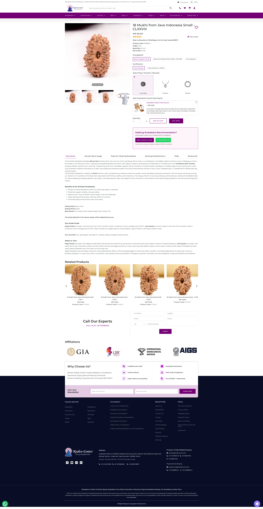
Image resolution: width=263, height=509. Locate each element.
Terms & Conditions (185, 406)
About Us (158, 406)
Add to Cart (158, 121)
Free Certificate (139, 68)
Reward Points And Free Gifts (186, 425)
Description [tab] (70, 156)
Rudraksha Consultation (118, 410)
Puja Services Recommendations (122, 417)
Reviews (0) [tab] (192, 156)
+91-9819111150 (186, 456)
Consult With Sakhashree (119, 406)
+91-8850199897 (134, 464)
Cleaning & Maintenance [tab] (155, 156)
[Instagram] (76, 462)
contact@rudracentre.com (177, 453)
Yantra (67, 418)
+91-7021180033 (173, 456)
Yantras (100, 15)
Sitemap (158, 440)
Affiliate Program (161, 436)
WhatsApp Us (164, 140)
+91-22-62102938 (106, 464)
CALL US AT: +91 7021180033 (97, 326)
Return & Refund (184, 421)
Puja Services (69, 414)
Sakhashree (159, 410)
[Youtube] (72, 462)
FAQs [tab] (176, 156)
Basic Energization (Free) (141, 59)
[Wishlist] (185, 8)
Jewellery (137, 15)
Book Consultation (144, 140)
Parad (67, 422)
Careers (158, 417)
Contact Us (159, 413)
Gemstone (68, 411)
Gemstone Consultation (118, 413)
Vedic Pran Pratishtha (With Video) (167, 59)
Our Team (158, 421)
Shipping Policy (183, 413)
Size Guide (193, 37)
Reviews (158, 432)
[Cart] (190, 8)
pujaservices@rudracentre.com (178, 467)
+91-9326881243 (173, 470)
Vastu (124, 15)
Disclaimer (182, 430)
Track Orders (184, 2)
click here (133, 497)
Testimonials (159, 429)
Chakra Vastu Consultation (119, 425)
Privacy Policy (183, 410)
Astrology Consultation (118, 421)
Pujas (150, 15)
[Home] (75, 8)
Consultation (175, 15)
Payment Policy (183, 417)
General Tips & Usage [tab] (93, 156)
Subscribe (187, 391)
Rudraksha (69, 15)
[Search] (170, 8)
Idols (112, 15)
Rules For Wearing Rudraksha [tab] (123, 156)
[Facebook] (67, 462)
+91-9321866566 (119, 464)
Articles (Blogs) (160, 425)
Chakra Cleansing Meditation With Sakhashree (126, 429)
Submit (165, 331)
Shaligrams (92, 407)
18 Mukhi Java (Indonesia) (77, 20)
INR (195, 2)
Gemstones (85, 15)
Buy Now (176, 121)
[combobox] (139, 324)
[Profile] (194, 8)
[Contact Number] (180, 8)
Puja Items (91, 411)
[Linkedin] (81, 462)
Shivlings (91, 414)
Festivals (91, 422)
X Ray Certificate (156, 68)
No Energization (191, 59)
